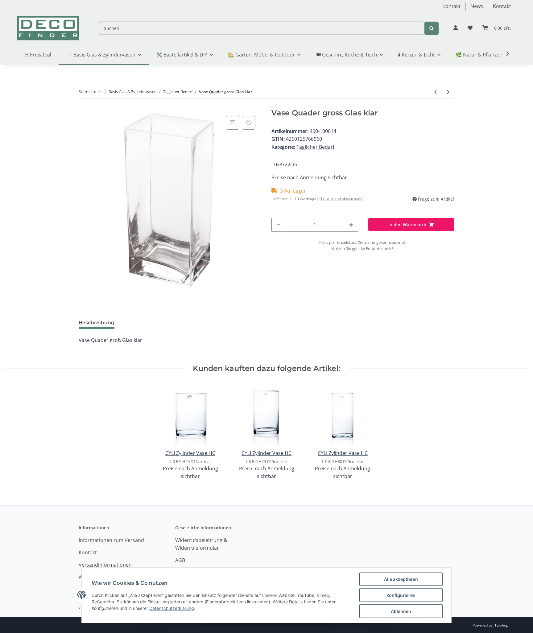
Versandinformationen (105, 564)
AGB (180, 560)
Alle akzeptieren (401, 579)
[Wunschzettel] (470, 28)
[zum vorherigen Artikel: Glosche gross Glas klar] (435, 91)
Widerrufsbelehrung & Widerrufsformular (201, 544)
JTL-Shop (501, 625)
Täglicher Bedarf (315, 147)
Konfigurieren (400, 595)
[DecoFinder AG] (48, 28)
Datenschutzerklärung (171, 608)
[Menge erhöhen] (351, 224)
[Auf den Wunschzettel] (248, 123)
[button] (455, 28)
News (476, 6)
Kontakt (451, 6)
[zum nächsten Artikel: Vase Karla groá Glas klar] (448, 91)
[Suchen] (431, 28)
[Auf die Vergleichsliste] (232, 123)
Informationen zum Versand (111, 540)
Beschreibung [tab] (96, 323)
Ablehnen (401, 611)
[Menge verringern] (278, 224)
